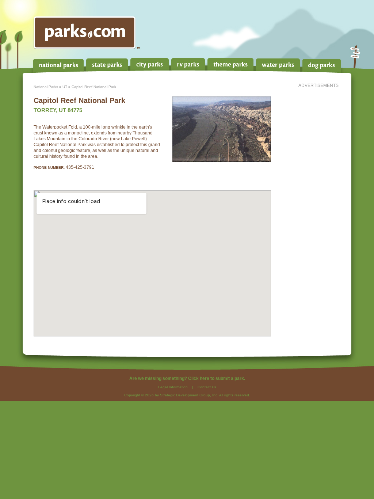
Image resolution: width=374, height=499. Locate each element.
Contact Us (207, 387)
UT (64, 87)
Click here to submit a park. (216, 378)
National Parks (46, 87)
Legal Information (173, 387)
